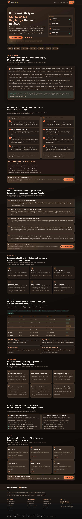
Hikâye (55, 2)
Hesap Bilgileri (48, 48)
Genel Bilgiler (10, 48)
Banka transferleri (30, 503)
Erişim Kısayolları (55, 48)
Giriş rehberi (9, 507)
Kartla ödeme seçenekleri (32, 507)
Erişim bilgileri (46, 501)
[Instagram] (63, 502)
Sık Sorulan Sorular (24, 48)
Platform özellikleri (11, 501)
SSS (67, 2)
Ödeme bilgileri (10, 505)
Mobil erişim (45, 505)
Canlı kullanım (46, 507)
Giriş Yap (71, 2)
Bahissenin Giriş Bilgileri (16, 37)
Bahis (14, 2)
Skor (64, 2)
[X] (61, 502)
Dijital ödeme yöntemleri (32, 505)
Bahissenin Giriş (69, 179)
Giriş (58, 2)
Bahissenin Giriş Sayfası (67, 246)
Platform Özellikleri (33, 48)
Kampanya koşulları (11, 510)
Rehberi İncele (29, 37)
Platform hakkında (10, 503)
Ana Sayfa (9, 45)
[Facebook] (66, 502)
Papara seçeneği (30, 501)
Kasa (61, 2)
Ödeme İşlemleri (41, 48)
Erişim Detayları (17, 48)
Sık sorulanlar (10, 508)
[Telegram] (68, 502)
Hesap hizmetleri (46, 508)
